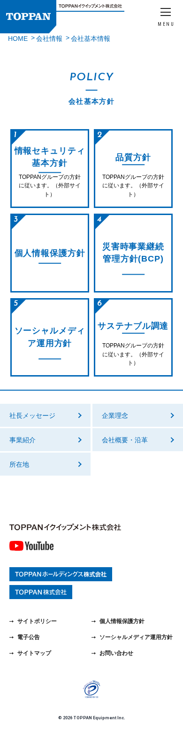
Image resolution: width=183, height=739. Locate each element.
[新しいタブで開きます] (31, 547)
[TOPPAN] (28, 16)
